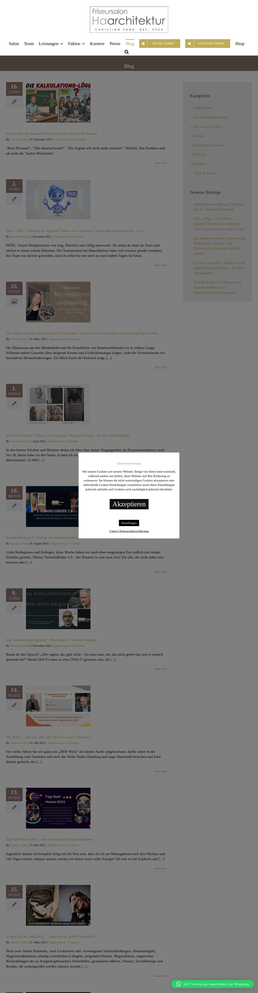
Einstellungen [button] (129, 522)
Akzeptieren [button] (129, 504)
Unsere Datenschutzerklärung (129, 531)
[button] (127, 51)
